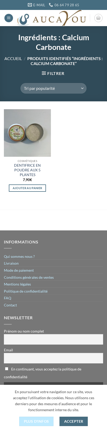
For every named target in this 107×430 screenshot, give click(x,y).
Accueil (13, 58)
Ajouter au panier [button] (27, 188)
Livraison (11, 263)
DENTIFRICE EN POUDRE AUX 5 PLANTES (27, 170)
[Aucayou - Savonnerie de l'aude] (51, 18)
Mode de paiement (19, 270)
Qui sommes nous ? (19, 256)
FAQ (7, 298)
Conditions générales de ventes (29, 277)
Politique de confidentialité (26, 291)
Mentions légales (17, 284)
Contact (10, 305)
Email (8, 350)
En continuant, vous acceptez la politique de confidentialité (42, 373)
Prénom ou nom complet (24, 331)
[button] (8, 18)
